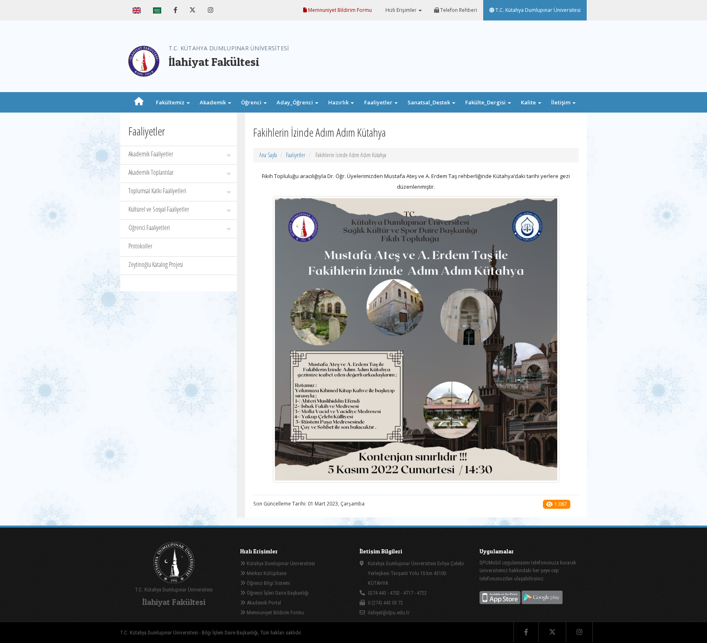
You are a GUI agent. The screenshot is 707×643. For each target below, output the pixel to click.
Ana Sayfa (268, 155)
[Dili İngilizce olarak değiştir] (136, 10)
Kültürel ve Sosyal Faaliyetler (158, 209)
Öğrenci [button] (252, 102)
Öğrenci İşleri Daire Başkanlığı (276, 593)
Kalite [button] (529, 102)
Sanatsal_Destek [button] (429, 102)
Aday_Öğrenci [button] (295, 102)
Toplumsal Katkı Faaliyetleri (157, 190)
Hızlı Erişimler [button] (401, 10)
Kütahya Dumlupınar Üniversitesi (280, 563)
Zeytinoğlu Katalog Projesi (155, 264)
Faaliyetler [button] (379, 102)
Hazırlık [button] (339, 102)
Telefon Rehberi (458, 10)
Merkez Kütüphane (265, 573)
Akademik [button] (213, 102)
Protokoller (140, 245)
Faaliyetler (295, 155)
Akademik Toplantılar (150, 172)
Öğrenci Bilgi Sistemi (267, 583)
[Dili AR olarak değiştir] (157, 10)
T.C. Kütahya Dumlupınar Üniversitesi (537, 10)
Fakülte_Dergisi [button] (486, 102)
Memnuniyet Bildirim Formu (339, 10)
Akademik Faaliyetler (150, 153)
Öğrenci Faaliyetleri (149, 227)
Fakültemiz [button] (171, 102)
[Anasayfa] (138, 102)
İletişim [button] (561, 102)
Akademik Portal (263, 603)
